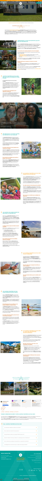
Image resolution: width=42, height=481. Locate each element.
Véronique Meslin (36, 400)
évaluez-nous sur (5, 405)
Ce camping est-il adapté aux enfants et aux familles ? (12, 427)
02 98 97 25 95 (3, 457)
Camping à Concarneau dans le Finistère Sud (14, 22)
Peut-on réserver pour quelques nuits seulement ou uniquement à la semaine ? (16, 441)
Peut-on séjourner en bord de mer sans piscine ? (11, 430)
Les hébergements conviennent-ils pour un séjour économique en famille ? (15, 444)
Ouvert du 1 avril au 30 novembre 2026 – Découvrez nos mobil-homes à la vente (21, 0)
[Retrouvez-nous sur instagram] (6, 3)
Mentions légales (25, 475)
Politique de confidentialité (32, 475)
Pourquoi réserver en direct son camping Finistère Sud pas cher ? (14, 434)
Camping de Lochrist (5, 401)
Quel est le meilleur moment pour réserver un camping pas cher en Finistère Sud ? (17, 437)
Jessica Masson (26, 400)
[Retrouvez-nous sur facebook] (3, 3)
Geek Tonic (21, 475)
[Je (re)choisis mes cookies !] (1, 479)
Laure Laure (15, 400)
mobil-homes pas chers (23, 54)
